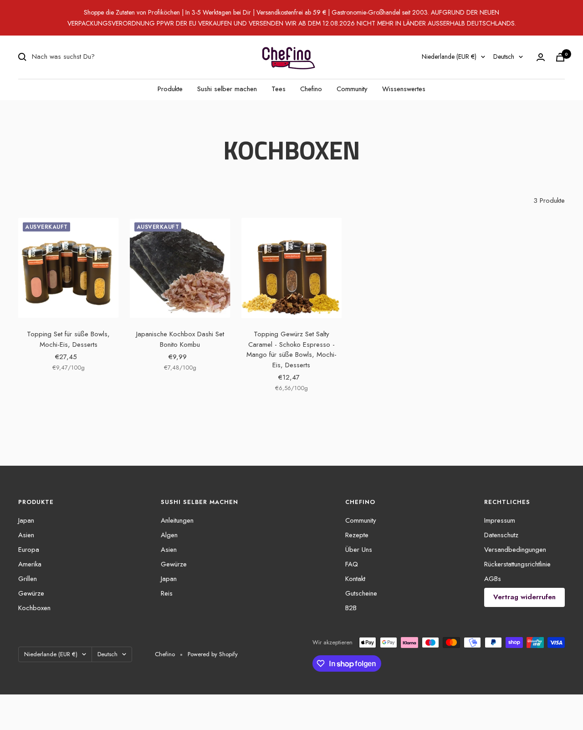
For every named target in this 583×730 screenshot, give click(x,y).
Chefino (311, 89)
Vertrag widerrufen (524, 597)
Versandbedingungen (515, 550)
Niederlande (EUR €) (449, 56)
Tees (278, 89)
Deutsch (503, 56)
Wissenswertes (403, 89)
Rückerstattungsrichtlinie (517, 564)
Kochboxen (34, 608)
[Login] (541, 57)
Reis (167, 593)
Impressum (499, 520)
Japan (26, 520)
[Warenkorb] (560, 57)
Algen (169, 535)
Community (352, 89)
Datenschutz (501, 535)
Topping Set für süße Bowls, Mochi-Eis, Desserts (68, 339)
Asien (26, 535)
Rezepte (356, 535)
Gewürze (31, 593)
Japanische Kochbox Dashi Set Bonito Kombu (180, 339)
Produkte (170, 89)
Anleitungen (177, 520)
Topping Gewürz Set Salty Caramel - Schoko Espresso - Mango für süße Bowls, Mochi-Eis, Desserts (291, 349)
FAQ (351, 564)
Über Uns (358, 550)
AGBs (492, 579)
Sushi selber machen (227, 89)
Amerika (29, 564)
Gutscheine (361, 593)
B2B (351, 608)
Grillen (27, 579)
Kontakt (355, 579)
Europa (28, 550)
